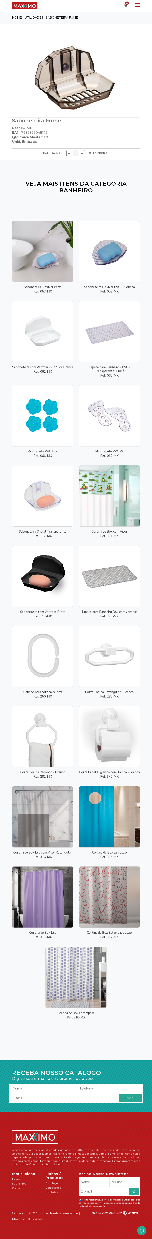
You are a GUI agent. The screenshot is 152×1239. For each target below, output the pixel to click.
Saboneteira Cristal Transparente (42, 531)
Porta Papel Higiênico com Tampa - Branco (109, 772)
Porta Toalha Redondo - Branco (42, 772)
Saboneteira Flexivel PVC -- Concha (109, 287)
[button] (137, 4)
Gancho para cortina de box (42, 692)
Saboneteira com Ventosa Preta (42, 612)
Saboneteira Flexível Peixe (43, 287)
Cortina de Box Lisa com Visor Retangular (42, 852)
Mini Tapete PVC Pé (109, 451)
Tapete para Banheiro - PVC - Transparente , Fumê (109, 369)
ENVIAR (130, 1098)
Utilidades (51, 1192)
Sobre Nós (19, 1183)
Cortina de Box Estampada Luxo (109, 933)
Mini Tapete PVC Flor (42, 451)
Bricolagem (53, 1183)
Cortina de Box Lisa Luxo (109, 852)
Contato (17, 1188)
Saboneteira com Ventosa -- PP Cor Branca (42, 367)
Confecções (53, 1187)
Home (16, 1179)
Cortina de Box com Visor (109, 531)
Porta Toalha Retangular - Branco (109, 692)
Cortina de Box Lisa (42, 933)
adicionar (99, 153)
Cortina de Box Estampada (76, 1013)
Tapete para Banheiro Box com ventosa (109, 612)
